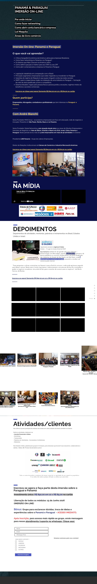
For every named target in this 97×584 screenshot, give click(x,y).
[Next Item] (82, 164)
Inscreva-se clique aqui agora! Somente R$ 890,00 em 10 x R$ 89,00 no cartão (45, 91)
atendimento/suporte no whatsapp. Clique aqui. (50, 521)
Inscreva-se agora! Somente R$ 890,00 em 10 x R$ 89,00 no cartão (37, 278)
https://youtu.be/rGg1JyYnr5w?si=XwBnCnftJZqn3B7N (44, 315)
